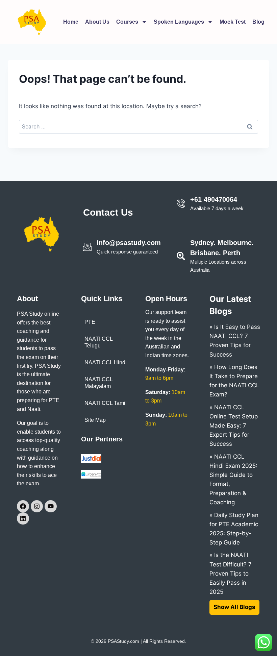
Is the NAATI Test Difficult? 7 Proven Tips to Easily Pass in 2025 (230, 573)
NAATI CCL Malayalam (98, 382)
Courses (127, 22)
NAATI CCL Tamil (105, 403)
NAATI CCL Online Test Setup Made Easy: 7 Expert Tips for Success (233, 425)
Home (70, 22)
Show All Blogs (234, 607)
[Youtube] (51, 506)
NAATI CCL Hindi (105, 362)
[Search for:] (138, 126)
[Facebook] (23, 506)
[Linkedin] (23, 518)
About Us (97, 22)
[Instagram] (37, 506)
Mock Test (233, 22)
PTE (89, 322)
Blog (258, 22)
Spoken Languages (179, 22)
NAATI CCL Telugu (98, 342)
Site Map (95, 420)
